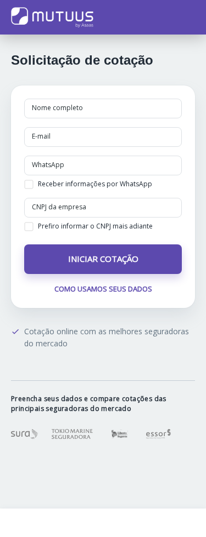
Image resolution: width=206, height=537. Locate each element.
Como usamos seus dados (103, 289)
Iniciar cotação (103, 258)
